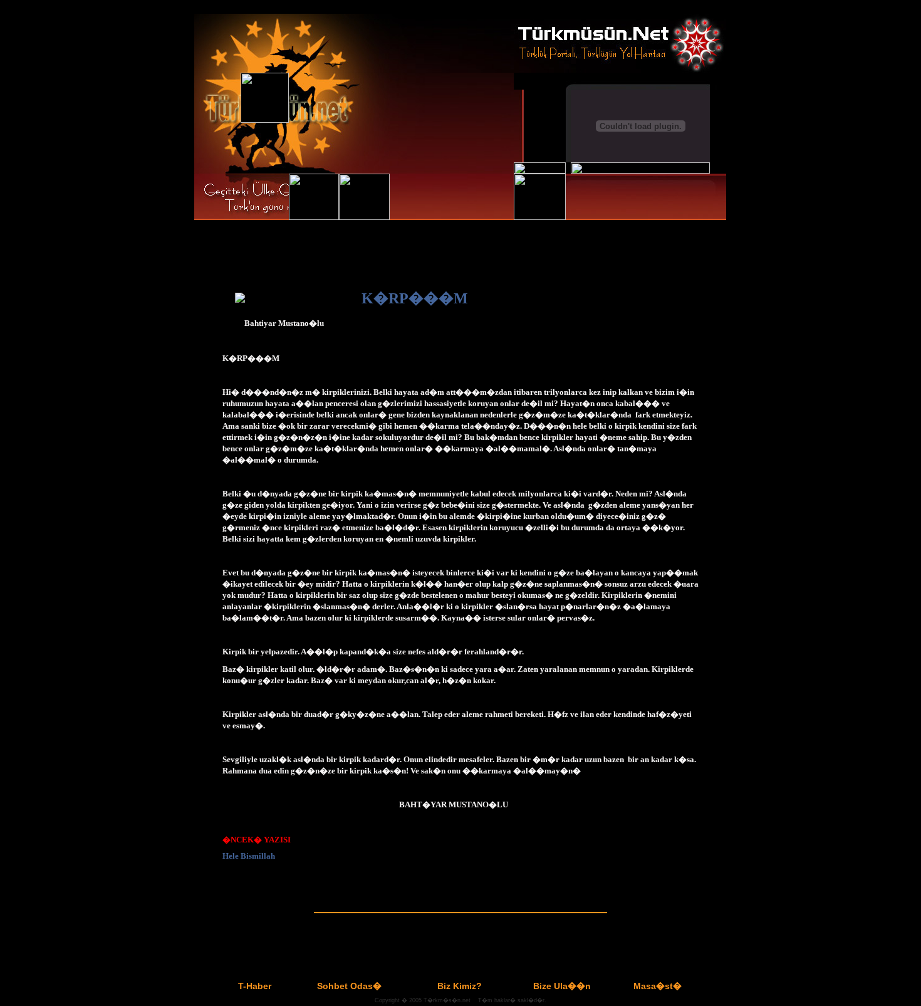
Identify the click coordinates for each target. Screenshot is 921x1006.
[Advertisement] (460, 937)
